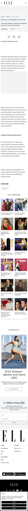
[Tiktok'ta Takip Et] (21, 490)
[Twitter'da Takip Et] (10, 490)
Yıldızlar (8, 16)
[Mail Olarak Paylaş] (19, 37)
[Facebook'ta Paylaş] (9, 37)
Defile (2, 460)
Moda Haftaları (4, 457)
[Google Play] (20, 474)
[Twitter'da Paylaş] (14, 37)
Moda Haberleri (4, 448)
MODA (2, 445)
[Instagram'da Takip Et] (13, 490)
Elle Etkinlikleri (18, 451)
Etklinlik (17, 445)
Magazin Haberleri (15, 16)
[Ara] (25, 2)
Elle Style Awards (19, 448)
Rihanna (5, 188)
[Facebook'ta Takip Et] (7, 490)
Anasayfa (3, 16)
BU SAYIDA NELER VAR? (14, 389)
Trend (2, 451)
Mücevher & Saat (5, 462)
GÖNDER (14, 422)
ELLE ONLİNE (12, 29)
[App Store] (8, 474)
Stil (1, 454)
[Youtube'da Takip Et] (17, 490)
